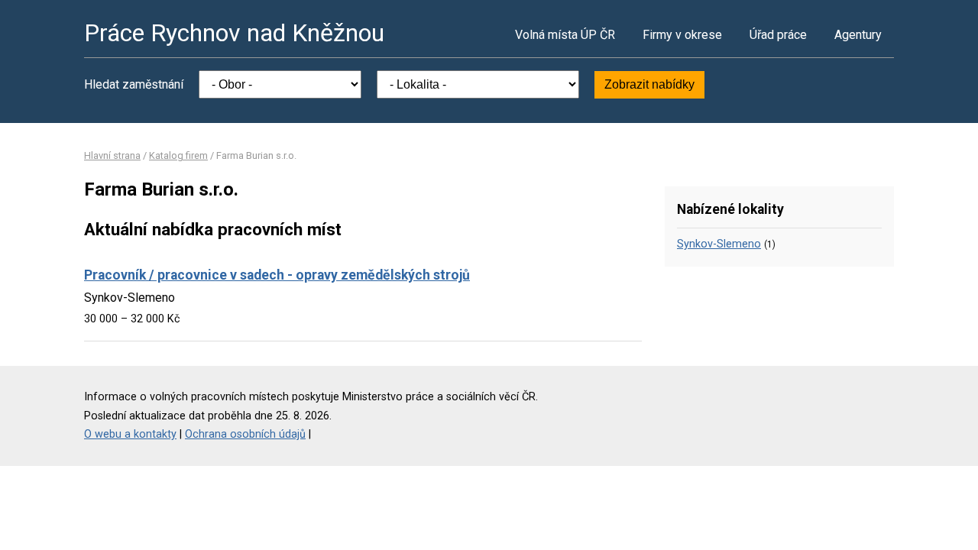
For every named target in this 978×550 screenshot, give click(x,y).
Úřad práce (778, 35)
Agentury (858, 35)
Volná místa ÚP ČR (565, 35)
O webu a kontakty (130, 434)
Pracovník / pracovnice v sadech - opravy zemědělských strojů (277, 275)
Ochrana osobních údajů (245, 434)
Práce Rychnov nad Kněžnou (234, 32)
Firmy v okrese (682, 35)
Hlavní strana (112, 155)
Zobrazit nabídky (649, 84)
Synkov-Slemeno (719, 244)
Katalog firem (178, 155)
